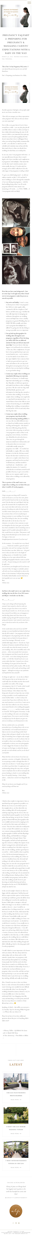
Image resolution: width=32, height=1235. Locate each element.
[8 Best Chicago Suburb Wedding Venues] (16, 1115)
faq (3, 59)
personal (8, 59)
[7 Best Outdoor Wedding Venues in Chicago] (16, 1149)
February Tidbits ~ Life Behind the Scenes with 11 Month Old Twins (15, 1031)
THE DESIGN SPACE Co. (20, 1233)
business (24, 56)
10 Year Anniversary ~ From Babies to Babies (15, 1035)
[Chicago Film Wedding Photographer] (16, 1081)
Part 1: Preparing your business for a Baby (14, 75)
